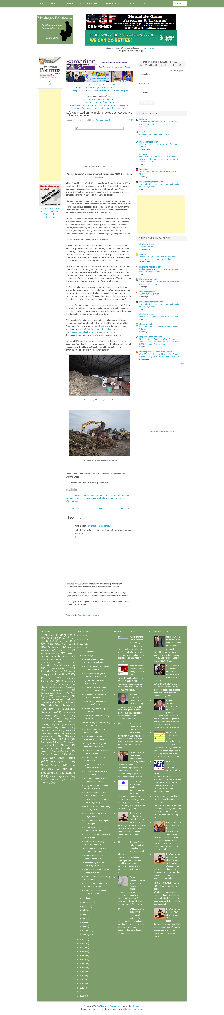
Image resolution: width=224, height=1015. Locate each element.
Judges (51, 705)
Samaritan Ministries (49, 748)
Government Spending (63, 687)
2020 (72, 641)
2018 (48, 641)
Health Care (61, 696)
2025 (82, 640)
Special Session (50, 754)
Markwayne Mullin (50, 718)
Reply (77, 537)
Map (64, 715)
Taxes (58, 769)
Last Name (143, 92)
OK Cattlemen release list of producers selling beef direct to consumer (166, 799)
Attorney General (82, 495)
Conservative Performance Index (55, 662)
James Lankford (49, 702)
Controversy (69, 665)
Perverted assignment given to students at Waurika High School (137, 883)
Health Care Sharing (50, 699)
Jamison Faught (103, 120)
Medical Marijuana (105, 498)
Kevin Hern (47, 709)
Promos (130, 4)
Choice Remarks (146, 324)
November (86, 656)
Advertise (68, 4)
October (85, 898)
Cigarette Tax (47, 659)
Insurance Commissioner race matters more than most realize (100, 108)
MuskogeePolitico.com (110, 1006)
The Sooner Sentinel (148, 279)
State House (66, 757)
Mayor (59, 722)
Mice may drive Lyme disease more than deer (158, 317)
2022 (50, 644)
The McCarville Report (148, 142)
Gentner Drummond (111, 495)
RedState (143, 119)
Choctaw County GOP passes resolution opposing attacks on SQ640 (137, 787)
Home (43, 4)
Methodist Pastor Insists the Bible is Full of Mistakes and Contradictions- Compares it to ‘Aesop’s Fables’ (158, 159)
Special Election (60, 751)
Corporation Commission (52, 671)
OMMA (122, 498)
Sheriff (44, 751)
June (84, 914)
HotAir (142, 132)
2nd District (68, 644)
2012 (72, 635)
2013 (82, 976)
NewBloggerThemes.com (132, 1009)
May (84, 918)
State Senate (50, 765)
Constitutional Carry (49, 665)
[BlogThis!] (70, 489)
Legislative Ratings (89, 4)
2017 (73, 638)
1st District (46, 635)
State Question (59, 761)
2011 (82, 984)
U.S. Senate (67, 772)
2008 (82, 996)
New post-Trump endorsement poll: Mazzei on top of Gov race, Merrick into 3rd (131, 848)
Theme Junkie (97, 1009)
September (86, 902)
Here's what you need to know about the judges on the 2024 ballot (173, 915)
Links (142, 4)
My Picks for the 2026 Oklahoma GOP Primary (136, 640)
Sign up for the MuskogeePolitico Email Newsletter (100, 87)
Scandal (66, 748)
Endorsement (68, 681)
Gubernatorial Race (51, 693)
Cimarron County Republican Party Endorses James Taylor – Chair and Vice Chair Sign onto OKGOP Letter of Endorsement (159, 341)
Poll (67, 739)
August (85, 906)
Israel (67, 699)
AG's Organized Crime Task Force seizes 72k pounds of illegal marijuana (99, 114)
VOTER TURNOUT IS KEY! (149, 294)
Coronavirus (58, 668)
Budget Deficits (62, 656)
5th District (53, 647)
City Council (64, 659)
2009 (82, 992)
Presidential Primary (51, 742)
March (84, 926)
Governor (58, 690)
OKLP (57, 731)
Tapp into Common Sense (150, 337)
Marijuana (91, 498)
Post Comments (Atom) (88, 615)
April (84, 923)
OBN (116, 498)
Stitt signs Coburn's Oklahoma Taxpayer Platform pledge (167, 767)
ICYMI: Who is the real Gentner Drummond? (137, 912)
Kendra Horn (64, 705)
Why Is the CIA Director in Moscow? (154, 134)
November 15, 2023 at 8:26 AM (100, 526)
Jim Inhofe (69, 702)
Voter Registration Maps (51, 780)
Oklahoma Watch (146, 244)
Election (46, 678)
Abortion (63, 650)
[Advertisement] (50, 135)
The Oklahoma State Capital (151, 182)
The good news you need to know (100, 84)
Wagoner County (73, 501)
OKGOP (44, 730)
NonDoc (142, 254)
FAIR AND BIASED (147, 292)
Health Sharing (112, 4)
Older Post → (126, 508)
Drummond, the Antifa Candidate (99, 102)
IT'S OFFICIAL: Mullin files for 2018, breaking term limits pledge (166, 886)
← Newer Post (73, 508)
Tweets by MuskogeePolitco (161, 431)
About (54, 4)
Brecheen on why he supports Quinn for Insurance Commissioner (99, 105)
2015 (82, 968)
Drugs (99, 495)
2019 (61, 641)
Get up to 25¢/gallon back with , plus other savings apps (100, 90)
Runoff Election (61, 745)
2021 (82, 943)
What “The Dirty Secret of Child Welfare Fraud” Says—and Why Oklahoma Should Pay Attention (159, 355)
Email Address (146, 74)
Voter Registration (59, 776)
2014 (49, 638)
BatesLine (143, 169)
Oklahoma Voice (146, 314)
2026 (82, 636)
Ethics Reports (53, 685)
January (85, 935)
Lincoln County (80, 498)
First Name (144, 83)
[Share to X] (73, 489)
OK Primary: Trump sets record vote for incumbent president (172, 707)
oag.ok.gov (99, 326)
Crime (93, 495)
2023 (82, 648)
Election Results (146, 247)
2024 (82, 644)
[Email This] (67, 489)
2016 (61, 638)
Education (60, 674)
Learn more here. (148, 48)
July (84, 910)
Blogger (136, 1006)
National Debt (65, 728)
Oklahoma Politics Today (150, 267)
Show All (182, 363)
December (86, 652)
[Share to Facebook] (75, 489)
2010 (60, 635)
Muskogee (61, 724)
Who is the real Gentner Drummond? (100, 99)
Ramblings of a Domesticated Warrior (155, 352)
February (85, 931)
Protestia (143, 154)
